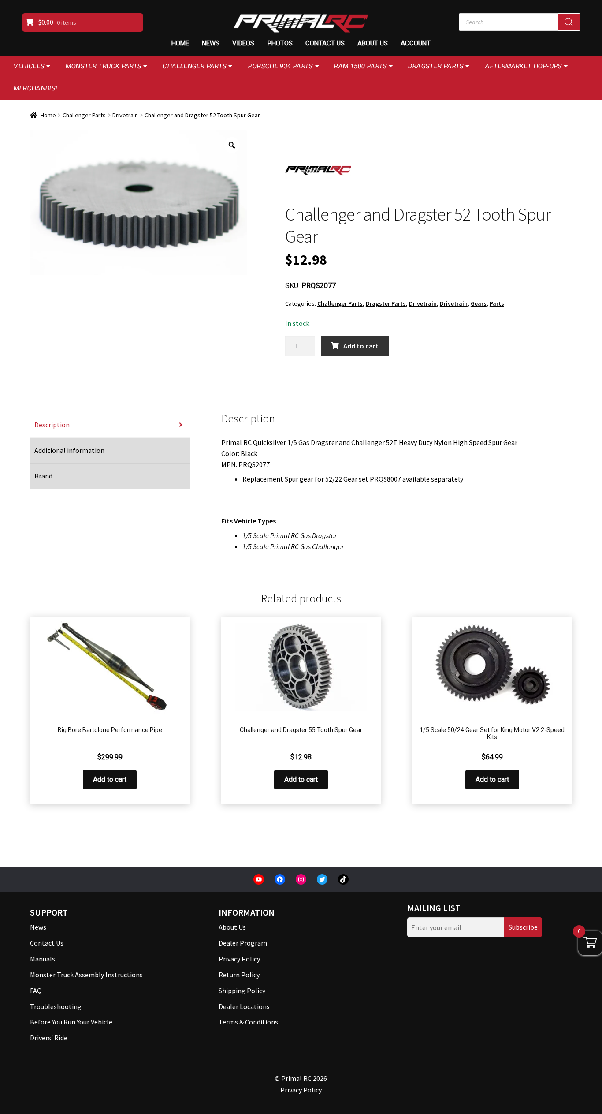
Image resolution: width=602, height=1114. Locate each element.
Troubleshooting (56, 1006)
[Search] (569, 22)
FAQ (36, 990)
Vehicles (29, 66)
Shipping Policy (242, 990)
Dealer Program (243, 942)
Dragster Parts (436, 66)
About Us (372, 43)
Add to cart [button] (109, 779)
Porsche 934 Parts (280, 66)
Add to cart (361, 345)
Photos (280, 43)
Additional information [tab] (69, 450)
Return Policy (239, 974)
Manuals (42, 958)
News (210, 43)
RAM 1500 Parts (361, 66)
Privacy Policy (239, 958)
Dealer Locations (244, 1006)
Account (416, 43)
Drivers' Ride (48, 1037)
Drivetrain (125, 115)
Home (180, 43)
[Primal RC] (318, 170)
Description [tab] (52, 424)
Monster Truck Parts (103, 66)
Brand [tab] (43, 475)
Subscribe (523, 927)
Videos (243, 43)
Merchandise (36, 88)
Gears (479, 303)
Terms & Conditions (248, 1021)
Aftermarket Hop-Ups (524, 66)
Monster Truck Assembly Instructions (86, 974)
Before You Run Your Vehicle (71, 1021)
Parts (497, 303)
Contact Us (325, 43)
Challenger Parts (194, 66)
